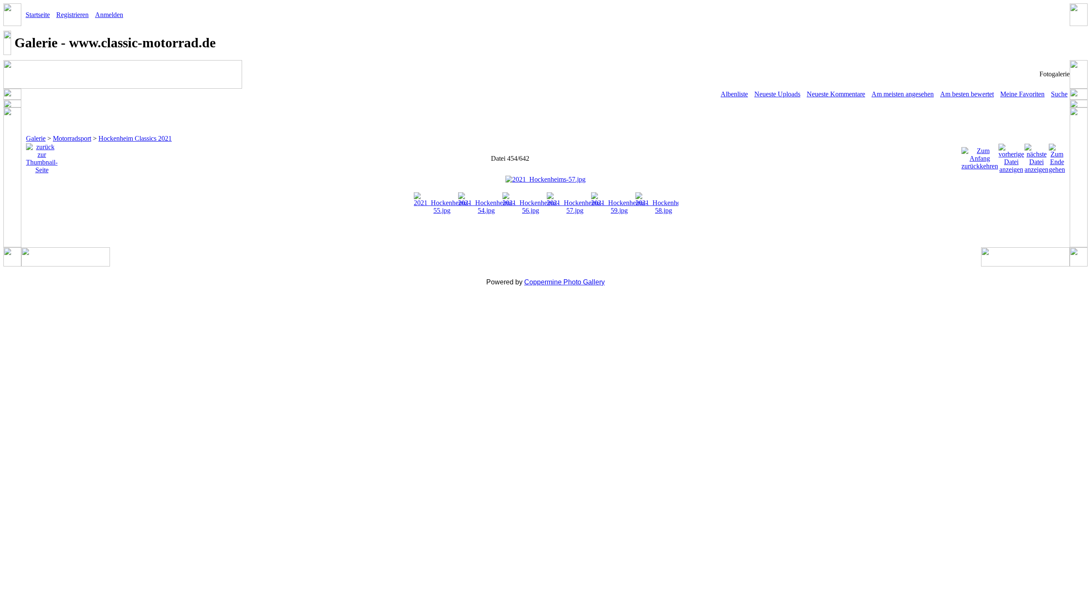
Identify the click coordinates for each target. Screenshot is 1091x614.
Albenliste (734, 94)
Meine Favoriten (1022, 94)
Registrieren (72, 14)
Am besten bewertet (967, 94)
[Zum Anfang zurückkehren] (979, 156)
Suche (1059, 94)
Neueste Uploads (777, 94)
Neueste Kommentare (836, 94)
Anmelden (109, 14)
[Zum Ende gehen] (1057, 156)
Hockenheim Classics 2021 (135, 138)
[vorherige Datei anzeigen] (1011, 156)
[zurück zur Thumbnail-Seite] (42, 156)
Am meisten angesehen (903, 94)
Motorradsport (72, 138)
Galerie (36, 138)
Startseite (38, 14)
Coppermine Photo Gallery (564, 282)
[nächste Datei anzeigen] (1036, 156)
